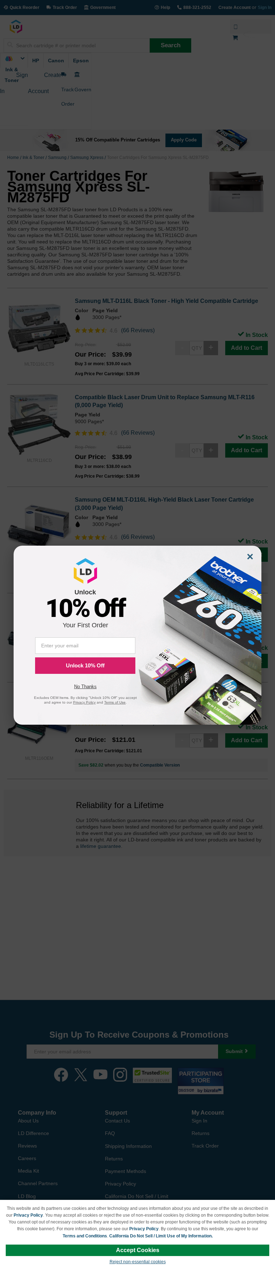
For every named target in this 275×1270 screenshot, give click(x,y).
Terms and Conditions (85, 1235)
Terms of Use (115, 702)
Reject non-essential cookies (138, 1261)
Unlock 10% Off (85, 665)
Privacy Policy (28, 1215)
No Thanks (85, 686)
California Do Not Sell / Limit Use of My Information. (161, 1235)
